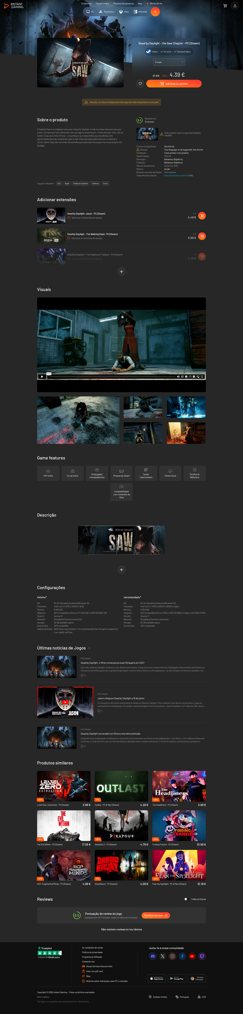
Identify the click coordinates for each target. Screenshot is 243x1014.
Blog (140, 3)
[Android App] (177, 978)
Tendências (86, 3)
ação (67, 183)
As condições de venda (92, 947)
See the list (169, 146)
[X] (162, 956)
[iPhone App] (157, 978)
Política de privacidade (92, 952)
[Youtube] (192, 956)
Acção (167, 169)
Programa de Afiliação (92, 957)
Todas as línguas (198, 899)
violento (95, 183)
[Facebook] (182, 956)
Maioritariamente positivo (176, 175)
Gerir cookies (43, 997)
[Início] (13, 6)
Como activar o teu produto (176, 153)
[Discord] (153, 956)
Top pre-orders (102, 3)
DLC (59, 183)
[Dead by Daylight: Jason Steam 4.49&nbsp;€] (51, 216)
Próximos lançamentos (123, 3)
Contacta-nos (88, 961)
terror (105, 183)
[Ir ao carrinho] (225, 5)
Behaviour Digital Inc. (173, 159)
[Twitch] (202, 956)
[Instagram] (172, 956)
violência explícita (80, 183)
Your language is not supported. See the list (183, 149)
